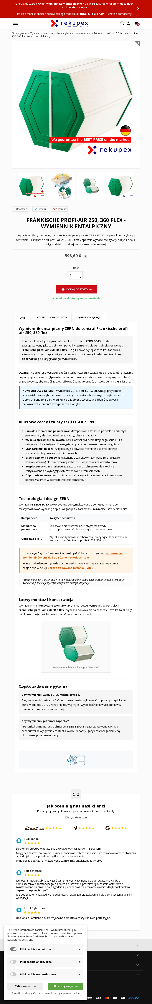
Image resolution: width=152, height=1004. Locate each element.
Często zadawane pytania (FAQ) (70, 568)
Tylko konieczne (25, 986)
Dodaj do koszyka (76, 289)
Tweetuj (41, 209)
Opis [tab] (23, 317)
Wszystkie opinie (76, 817)
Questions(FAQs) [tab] (90, 317)
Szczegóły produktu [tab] (52, 317)
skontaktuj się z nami (90, 14)
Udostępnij (22, 209)
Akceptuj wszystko (66, 986)
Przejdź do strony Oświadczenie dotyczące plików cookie (45, 993)
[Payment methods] (109, 997)
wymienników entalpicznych (65, 3)
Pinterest (60, 209)
